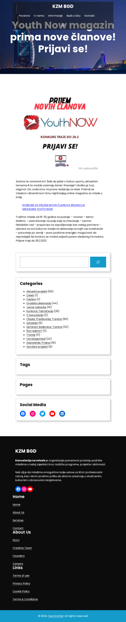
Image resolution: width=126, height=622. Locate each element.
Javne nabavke (36, 307)
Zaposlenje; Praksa (38, 343)
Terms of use (21, 575)
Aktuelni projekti (36, 291)
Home (16, 504)
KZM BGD (63, 6)
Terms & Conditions (25, 599)
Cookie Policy (21, 591)
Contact (18, 528)
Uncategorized (35, 339)
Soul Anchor (56, 616)
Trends (30, 335)
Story (16, 540)
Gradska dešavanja (38, 303)
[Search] (98, 262)
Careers (18, 564)
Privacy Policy (21, 583)
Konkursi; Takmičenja (39, 311)
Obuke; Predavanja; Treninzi (44, 319)
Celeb (30, 295)
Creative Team (22, 548)
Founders (19, 556)
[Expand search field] (63, 25)
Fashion (31, 299)
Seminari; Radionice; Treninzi (44, 327)
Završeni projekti (37, 347)
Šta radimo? (34, 331)
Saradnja (32, 323)
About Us (18, 512)
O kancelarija (34, 315)
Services (18, 520)
